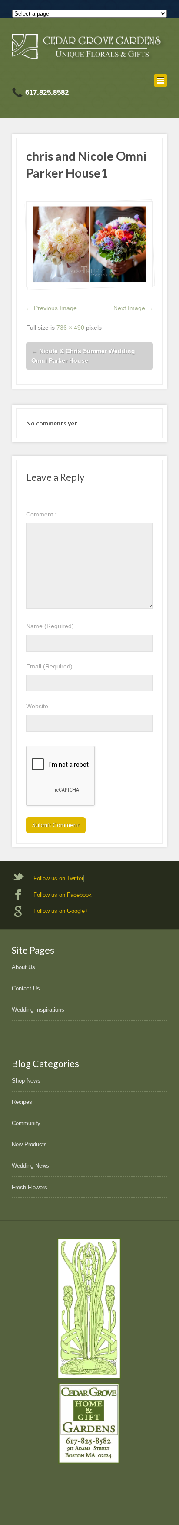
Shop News (26, 1080)
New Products (29, 1144)
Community (26, 1123)
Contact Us (26, 988)
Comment (41, 514)
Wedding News (30, 1165)
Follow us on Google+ (60, 911)
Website (37, 706)
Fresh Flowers (29, 1187)
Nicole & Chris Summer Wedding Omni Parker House (83, 355)
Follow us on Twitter (58, 878)
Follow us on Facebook (62, 895)
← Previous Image (51, 308)
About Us (23, 967)
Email (49, 666)
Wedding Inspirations (38, 1009)
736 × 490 (70, 327)
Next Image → (133, 308)
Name (50, 626)
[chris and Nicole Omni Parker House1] (89, 244)
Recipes (22, 1102)
